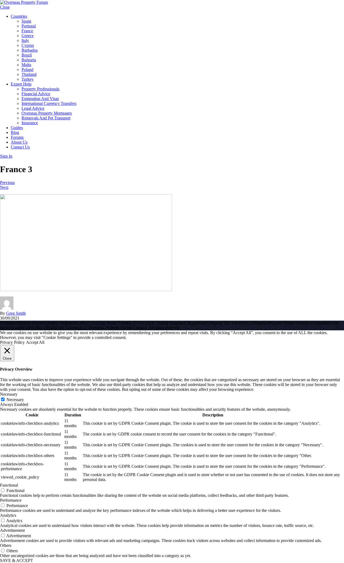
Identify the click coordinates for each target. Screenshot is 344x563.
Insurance (30, 123)
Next (4, 187)
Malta (26, 64)
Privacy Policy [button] (12, 342)
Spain (26, 21)
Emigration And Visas (40, 98)
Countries (19, 16)
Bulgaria (29, 60)
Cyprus (28, 45)
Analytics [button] (8, 515)
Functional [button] (9, 485)
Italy (25, 40)
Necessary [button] (8, 394)
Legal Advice (33, 108)
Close (5, 7)
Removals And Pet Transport (46, 118)
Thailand (29, 74)
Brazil (27, 55)
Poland (27, 69)
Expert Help (21, 84)
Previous (7, 182)
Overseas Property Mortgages (47, 113)
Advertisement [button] (12, 530)
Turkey (28, 79)
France (27, 31)
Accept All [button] (35, 342)
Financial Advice (36, 93)
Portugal (29, 26)
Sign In (6, 156)
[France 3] (86, 289)
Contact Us (20, 147)
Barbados (30, 50)
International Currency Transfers (49, 103)
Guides (17, 127)
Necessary (15, 399)
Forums (17, 137)
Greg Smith (16, 313)
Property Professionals (40, 89)
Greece (28, 35)
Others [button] (5, 545)
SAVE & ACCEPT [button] (16, 560)
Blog (15, 132)
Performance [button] (11, 500)
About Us (19, 142)
